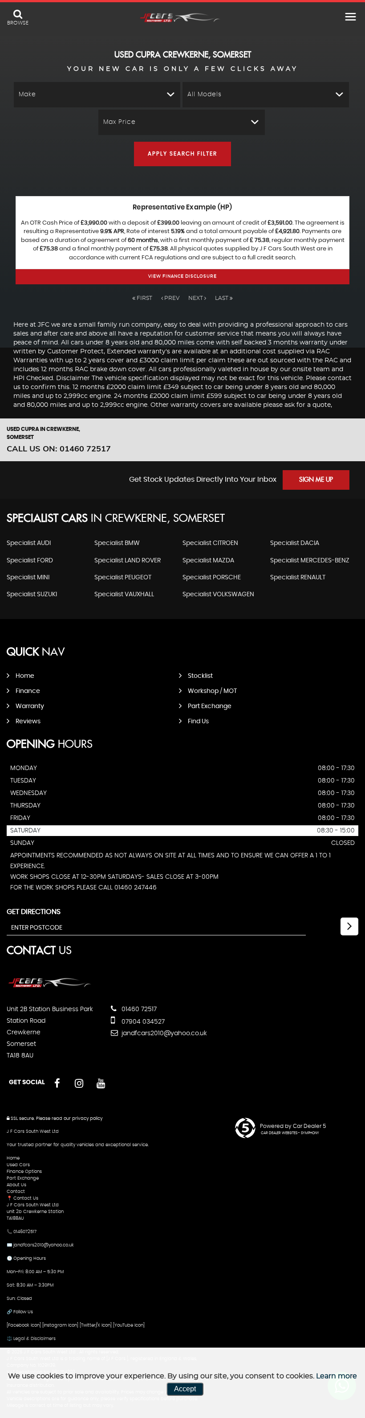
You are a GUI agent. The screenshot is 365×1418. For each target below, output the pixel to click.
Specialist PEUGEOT (122, 577)
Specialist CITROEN (210, 543)
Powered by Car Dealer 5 (293, 1126)
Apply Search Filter (182, 153)
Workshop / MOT (212, 691)
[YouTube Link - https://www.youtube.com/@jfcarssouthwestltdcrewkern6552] (101, 1083)
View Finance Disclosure (182, 277)
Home (25, 676)
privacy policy (87, 1118)
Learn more (336, 1376)
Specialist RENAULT (297, 577)
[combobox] (97, 94)
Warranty (30, 706)
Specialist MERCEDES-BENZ (309, 560)
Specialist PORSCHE (211, 577)
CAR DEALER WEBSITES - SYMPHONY (290, 1133)
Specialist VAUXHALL (124, 594)
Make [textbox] (27, 94)
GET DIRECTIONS (34, 911)
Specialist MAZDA (208, 560)
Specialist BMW (117, 543)
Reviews (28, 721)
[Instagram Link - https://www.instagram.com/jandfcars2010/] (79, 1083)
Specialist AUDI (29, 543)
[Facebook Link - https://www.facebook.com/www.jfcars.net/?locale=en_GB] (57, 1083)
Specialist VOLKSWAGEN (218, 594)
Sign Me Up (316, 480)
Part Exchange (209, 706)
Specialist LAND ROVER (127, 560)
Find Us (198, 721)
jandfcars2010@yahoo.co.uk (163, 1033)
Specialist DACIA (294, 543)
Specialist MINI (28, 577)
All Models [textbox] (204, 94)
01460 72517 (138, 1009)
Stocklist (200, 676)
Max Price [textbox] (119, 122)
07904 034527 (142, 1022)
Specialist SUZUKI (32, 594)
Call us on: (59, 448)
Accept (185, 1389)
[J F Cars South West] (182, 18)
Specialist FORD (30, 560)
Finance (28, 691)
